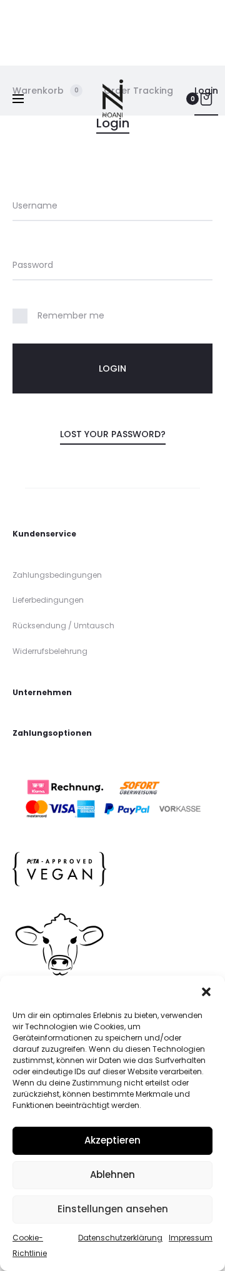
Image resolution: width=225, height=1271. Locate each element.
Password (32, 264)
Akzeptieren (112, 1140)
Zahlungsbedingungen (57, 575)
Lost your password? (113, 434)
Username (35, 205)
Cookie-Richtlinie (29, 1245)
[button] (206, 991)
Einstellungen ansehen (113, 1208)
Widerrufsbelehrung (50, 651)
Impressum (190, 1237)
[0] (206, 98)
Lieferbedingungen (48, 600)
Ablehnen (112, 1174)
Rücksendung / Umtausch (63, 625)
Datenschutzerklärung (120, 1237)
